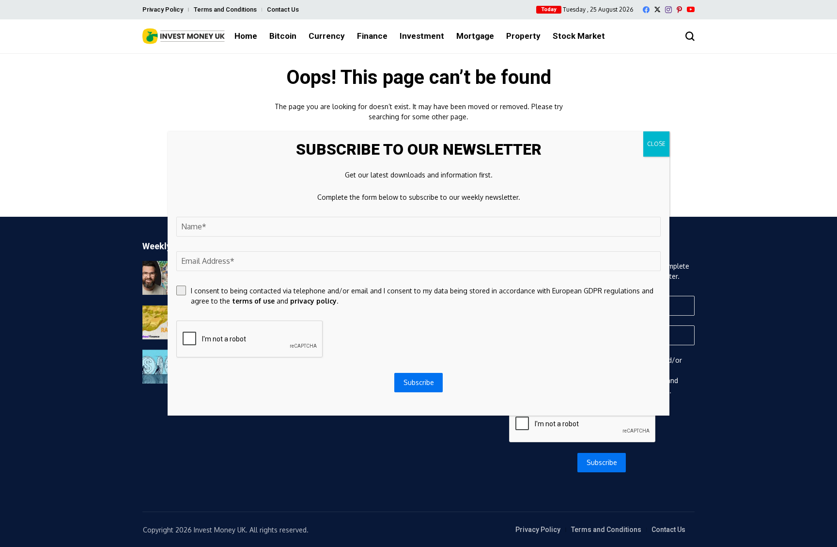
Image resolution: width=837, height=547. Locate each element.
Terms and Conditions (225, 9)
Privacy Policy (162, 9)
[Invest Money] (183, 36)
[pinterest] (679, 9)
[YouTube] (691, 9)
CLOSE (656, 143)
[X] (657, 9)
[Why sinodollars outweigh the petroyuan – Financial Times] (166, 367)
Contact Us (283, 9)
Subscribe (602, 462)
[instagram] (668, 9)
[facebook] (646, 9)
